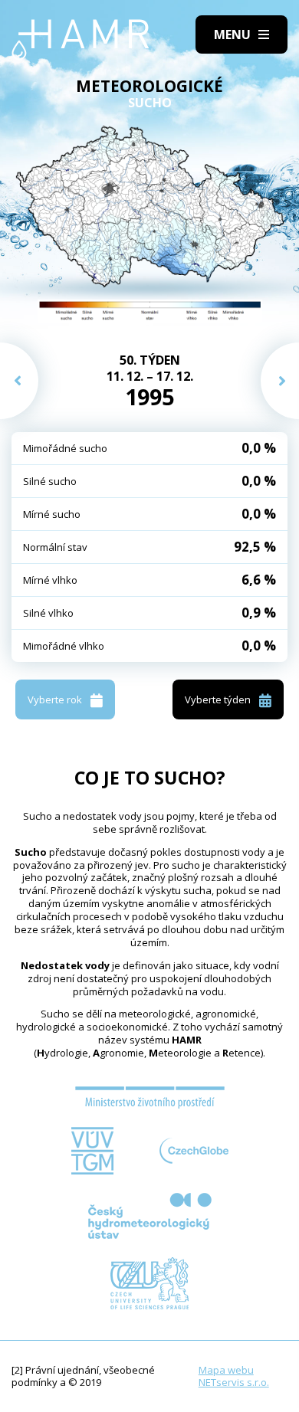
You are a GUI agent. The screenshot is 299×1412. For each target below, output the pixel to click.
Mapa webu (226, 1370)
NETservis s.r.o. (234, 1382)
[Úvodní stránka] (81, 40)
